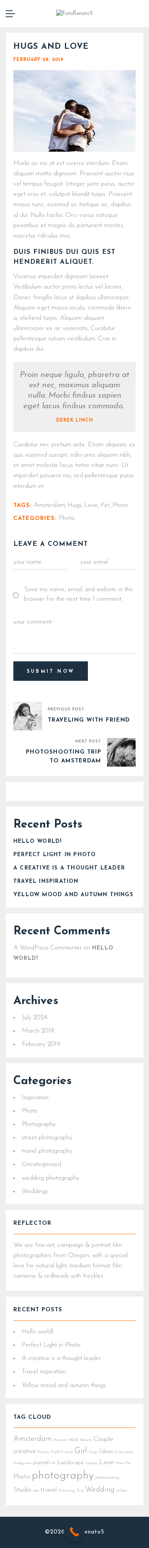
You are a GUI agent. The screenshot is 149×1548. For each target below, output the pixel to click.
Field (55, 1452)
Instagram (22, 1463)
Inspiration (35, 1097)
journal (41, 1463)
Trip (80, 1491)
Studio (22, 1490)
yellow (121, 1491)
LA (52, 1463)
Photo (29, 1111)
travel (48, 1490)
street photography (47, 1137)
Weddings (35, 1191)
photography (63, 1475)
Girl (80, 1451)
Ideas (106, 1452)
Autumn (60, 1440)
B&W (74, 1440)
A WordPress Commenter (47, 948)
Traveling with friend (89, 720)
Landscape (70, 1463)
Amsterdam (32, 1439)
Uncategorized (41, 1164)
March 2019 (38, 1031)
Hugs (93, 1452)
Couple (103, 1439)
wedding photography (50, 1178)
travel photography (47, 1151)
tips (36, 1491)
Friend (67, 1452)
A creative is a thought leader (69, 868)
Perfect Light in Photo (54, 855)
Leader (92, 1463)
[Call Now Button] (74, 1531)
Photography (39, 1124)
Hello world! (37, 841)
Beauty (86, 1440)
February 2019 (41, 1044)
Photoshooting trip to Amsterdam (63, 756)
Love (106, 1462)
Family (43, 1452)
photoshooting (107, 1478)
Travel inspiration (46, 881)
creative (24, 1451)
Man (119, 1463)
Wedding (100, 1489)
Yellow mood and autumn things (73, 895)
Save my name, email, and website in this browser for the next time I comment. (78, 594)
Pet (128, 1463)
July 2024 (34, 1017)
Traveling (66, 1491)
